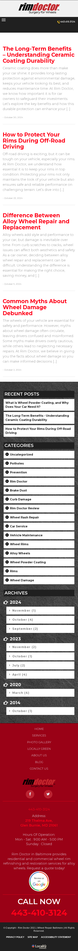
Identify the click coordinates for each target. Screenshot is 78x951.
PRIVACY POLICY (15, 937)
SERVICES (39, 735)
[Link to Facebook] (30, 794)
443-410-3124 (39, 809)
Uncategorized (21, 454)
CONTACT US (39, 768)
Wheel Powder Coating (28, 562)
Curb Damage (20, 499)
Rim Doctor (18, 481)
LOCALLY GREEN (39, 748)
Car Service (19, 526)
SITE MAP (33, 937)
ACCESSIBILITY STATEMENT (56, 937)
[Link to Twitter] (48, 794)
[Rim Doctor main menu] (3, 19)
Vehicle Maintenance (26, 535)
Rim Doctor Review (24, 508)
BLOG (39, 762)
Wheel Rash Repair (24, 517)
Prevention (18, 472)
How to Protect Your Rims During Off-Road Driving (34, 140)
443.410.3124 (67, 21)
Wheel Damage (22, 580)
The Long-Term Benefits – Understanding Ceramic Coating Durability (39, 54)
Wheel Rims (19, 544)
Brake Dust (18, 490)
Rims (14, 571)
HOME (39, 729)
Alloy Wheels (20, 553)
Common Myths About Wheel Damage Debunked (35, 307)
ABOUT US (39, 755)
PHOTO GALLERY (39, 742)
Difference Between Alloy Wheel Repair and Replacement (36, 221)
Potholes (17, 463)
